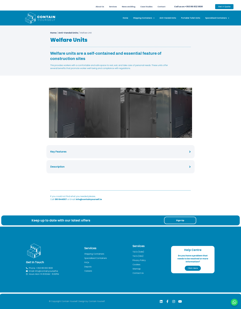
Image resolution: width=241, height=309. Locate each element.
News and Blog (128, 6)
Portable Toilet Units (190, 18)
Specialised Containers (216, 18)
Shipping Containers (142, 18)
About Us (100, 6)
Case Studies (146, 6)
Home (125, 18)
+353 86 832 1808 (194, 6)
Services (113, 6)
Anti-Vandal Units (168, 18)
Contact (161, 6)
